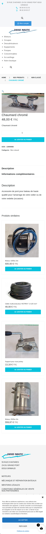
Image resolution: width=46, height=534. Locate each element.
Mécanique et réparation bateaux (19, 481)
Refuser (23, 526)
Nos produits (18, 77)
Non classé (36, 77)
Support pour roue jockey (14, 361)
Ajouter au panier (24, 139)
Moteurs (6, 476)
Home (4, 77)
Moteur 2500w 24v (11, 419)
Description (8, 168)
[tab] (23, 168)
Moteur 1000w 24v (11, 261)
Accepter (23, 520)
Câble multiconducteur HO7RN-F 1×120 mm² (21, 304)
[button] (43, 497)
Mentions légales (11, 485)
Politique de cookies (23, 531)
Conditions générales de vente (18, 489)
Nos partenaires (10, 491)
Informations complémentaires (18, 174)
